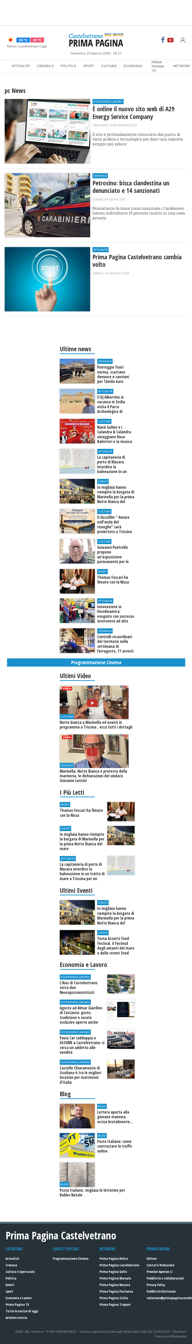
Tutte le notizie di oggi (22, 1311)
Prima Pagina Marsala (115, 1278)
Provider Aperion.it (160, 1271)
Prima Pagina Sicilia (114, 1298)
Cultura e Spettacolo (20, 1271)
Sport (88, 66)
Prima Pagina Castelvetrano (119, 1265)
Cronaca (45, 66)
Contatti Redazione (160, 1265)
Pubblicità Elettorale (161, 1291)
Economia (133, 66)
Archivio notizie (16, 1317)
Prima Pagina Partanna (116, 1291)
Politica (68, 66)
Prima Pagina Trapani (115, 1304)
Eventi (10, 1285)
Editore (152, 1258)
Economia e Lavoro (18, 1298)
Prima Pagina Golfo (113, 1271)
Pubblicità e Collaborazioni (165, 1278)
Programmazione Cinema (71, 1258)
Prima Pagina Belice (114, 1258)
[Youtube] (170, 39)
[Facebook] (162, 39)
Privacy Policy (156, 1285)
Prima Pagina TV (17, 1304)
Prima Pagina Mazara (115, 1285)
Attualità (21, 66)
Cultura (109, 66)
